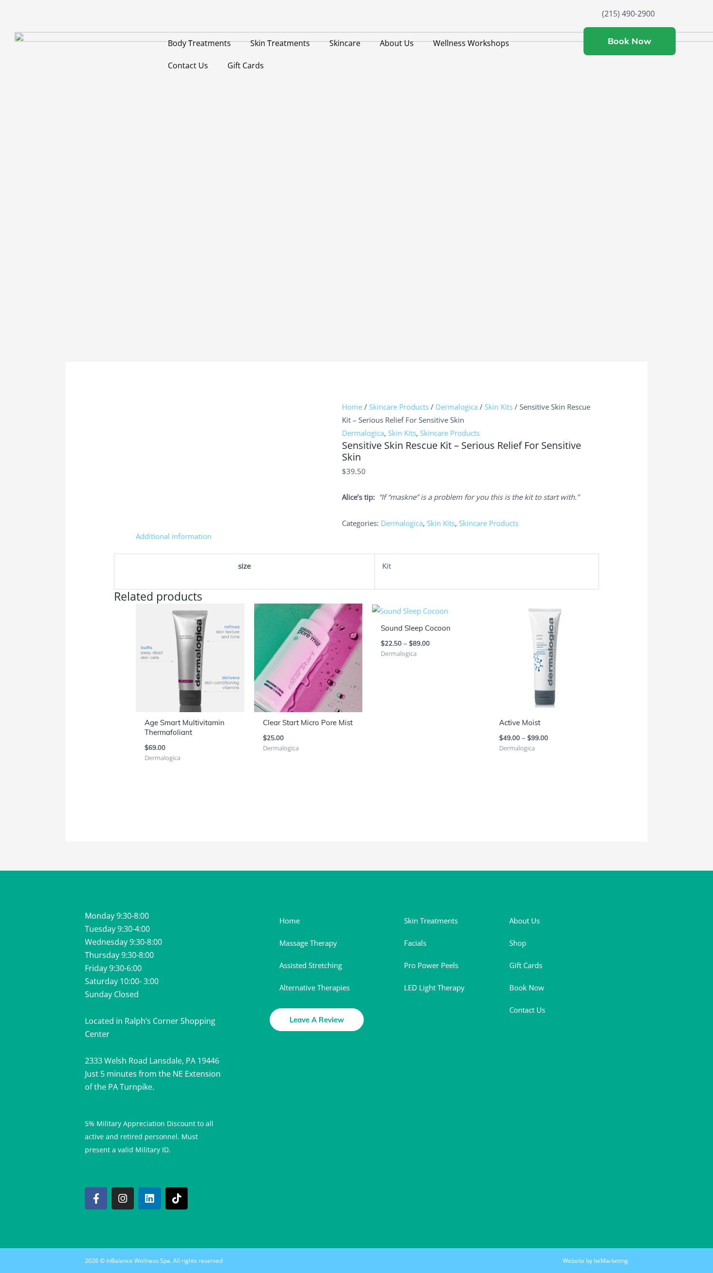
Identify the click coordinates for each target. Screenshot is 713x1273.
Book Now (526, 987)
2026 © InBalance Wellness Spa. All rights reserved (154, 1261)
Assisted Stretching (310, 965)
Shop (517, 943)
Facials (415, 943)
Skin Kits (499, 407)
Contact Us (188, 65)
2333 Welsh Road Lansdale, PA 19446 (152, 1060)
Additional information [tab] (173, 536)
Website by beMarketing (595, 1261)
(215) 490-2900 (628, 13)
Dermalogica (457, 407)
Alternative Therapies (314, 987)
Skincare (344, 43)
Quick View (190, 704)
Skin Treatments (280, 43)
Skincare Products (399, 407)
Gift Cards (245, 65)
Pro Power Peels (431, 965)
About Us (397, 43)
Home (352, 407)
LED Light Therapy (434, 987)
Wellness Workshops (471, 43)
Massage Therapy (308, 943)
